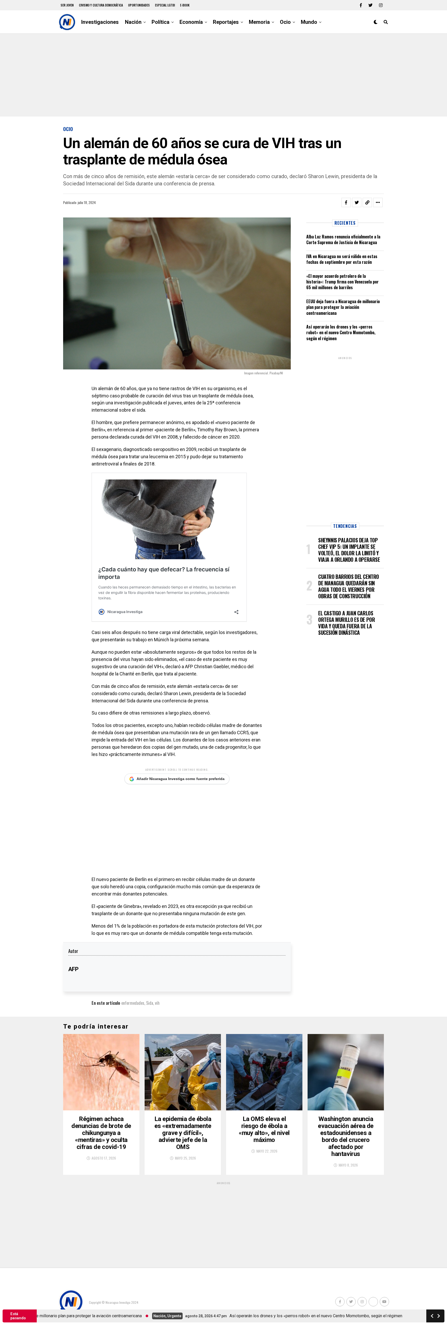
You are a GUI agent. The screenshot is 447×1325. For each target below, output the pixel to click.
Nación (133, 22)
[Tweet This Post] (356, 202)
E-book (185, 5)
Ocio (285, 22)
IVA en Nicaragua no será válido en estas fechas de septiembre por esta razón (341, 259)
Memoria (259, 22)
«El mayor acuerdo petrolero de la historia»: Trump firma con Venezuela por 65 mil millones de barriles (342, 282)
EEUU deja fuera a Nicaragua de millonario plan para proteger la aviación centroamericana (343, 307)
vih (157, 1003)
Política (160, 22)
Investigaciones (100, 22)
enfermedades (132, 1003)
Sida (149, 1003)
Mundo (309, 22)
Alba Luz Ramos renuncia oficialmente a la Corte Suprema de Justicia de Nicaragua (343, 239)
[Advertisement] (223, 75)
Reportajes (226, 22)
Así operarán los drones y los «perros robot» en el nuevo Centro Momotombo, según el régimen (340, 332)
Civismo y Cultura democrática (101, 5)
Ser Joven (67, 5)
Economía (191, 22)
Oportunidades (139, 5)
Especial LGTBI (165, 5)
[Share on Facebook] (346, 202)
